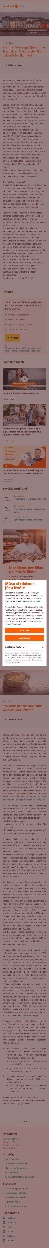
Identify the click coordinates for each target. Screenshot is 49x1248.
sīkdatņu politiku (34, 601)
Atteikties (24, 630)
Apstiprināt (24, 638)
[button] (24, 647)
